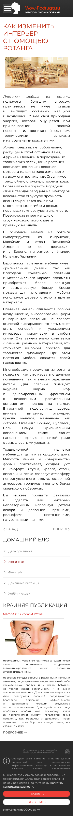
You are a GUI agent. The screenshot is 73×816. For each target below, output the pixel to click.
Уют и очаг (16, 562)
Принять (37, 794)
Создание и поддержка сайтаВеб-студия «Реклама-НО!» (40, 751)
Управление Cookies (19, 809)
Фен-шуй (15, 572)
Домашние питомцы (23, 583)
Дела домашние (20, 551)
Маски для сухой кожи (23, 614)
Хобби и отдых (19, 593)
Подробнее (13, 732)
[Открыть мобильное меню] (7, 8)
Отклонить (36, 802)
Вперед (60, 529)
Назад (12, 529)
